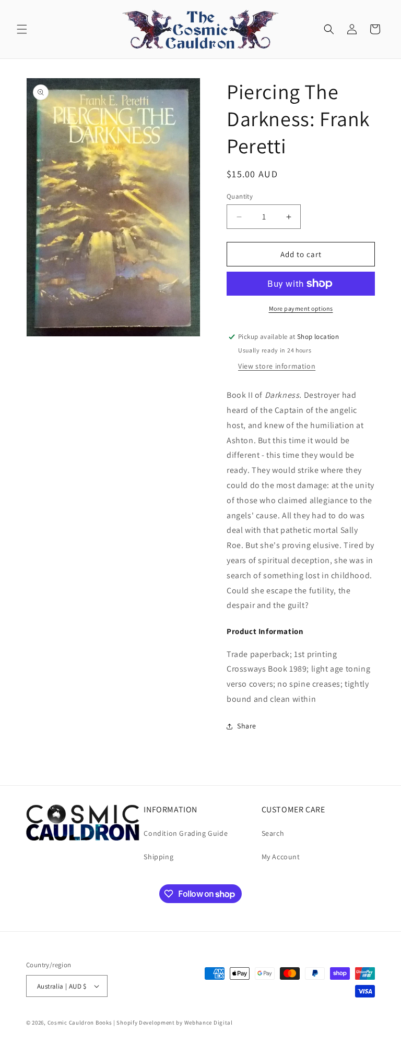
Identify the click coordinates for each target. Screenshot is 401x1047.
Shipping (158, 856)
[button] (21, 29)
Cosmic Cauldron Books (80, 1022)
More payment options (301, 308)
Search (273, 833)
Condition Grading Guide (186, 833)
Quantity (240, 196)
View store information (276, 366)
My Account (281, 856)
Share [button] (246, 726)
